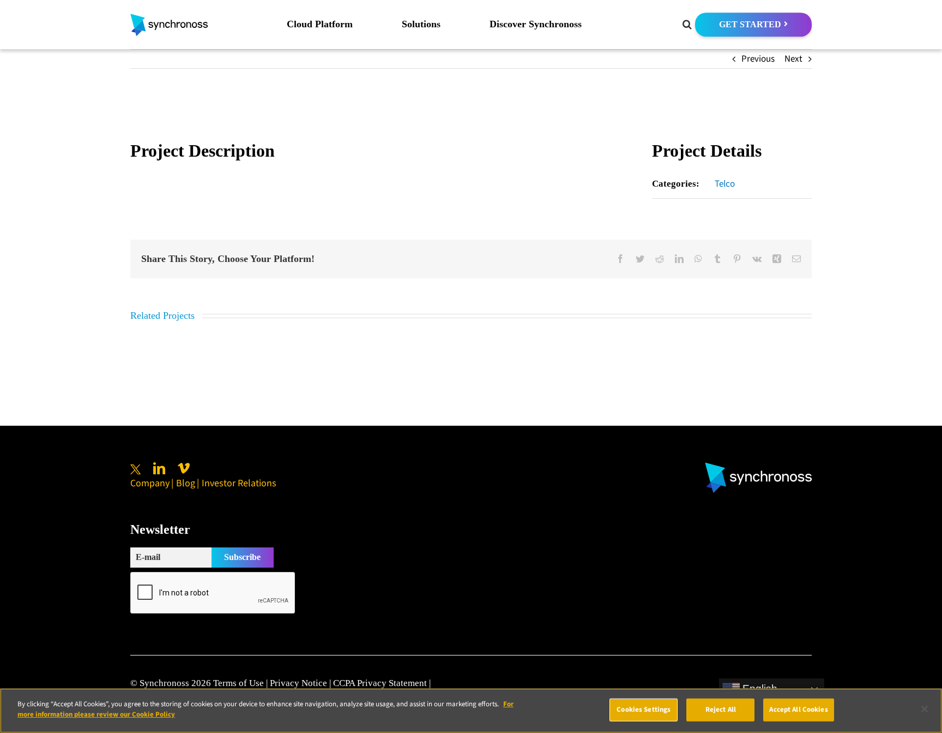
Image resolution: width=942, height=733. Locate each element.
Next (793, 58)
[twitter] (135, 469)
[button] (687, 24)
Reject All (720, 709)
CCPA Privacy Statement (380, 683)
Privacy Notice (298, 683)
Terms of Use (238, 683)
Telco (725, 183)
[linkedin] (159, 468)
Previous (758, 58)
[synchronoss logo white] (758, 466)
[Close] (925, 709)
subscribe (242, 557)
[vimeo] (184, 468)
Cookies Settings (644, 709)
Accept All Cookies (798, 709)
